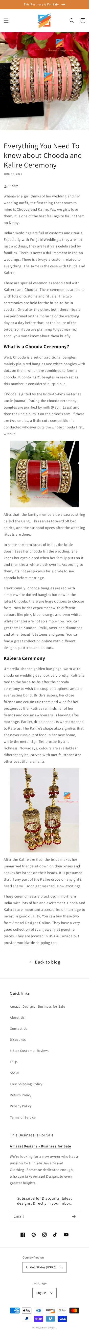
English (41, 1293)
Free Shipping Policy (26, 1084)
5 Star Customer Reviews (29, 1050)
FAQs (14, 1062)
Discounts (18, 1039)
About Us (17, 1017)
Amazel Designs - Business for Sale (37, 1006)
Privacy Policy (20, 1106)
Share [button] (14, 186)
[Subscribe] (73, 1216)
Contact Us (18, 1028)
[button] (6, 20)
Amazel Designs (48, 1327)
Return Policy (20, 1095)
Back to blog (47, 962)
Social (15, 1073)
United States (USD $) (41, 1267)
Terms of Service (23, 1117)
